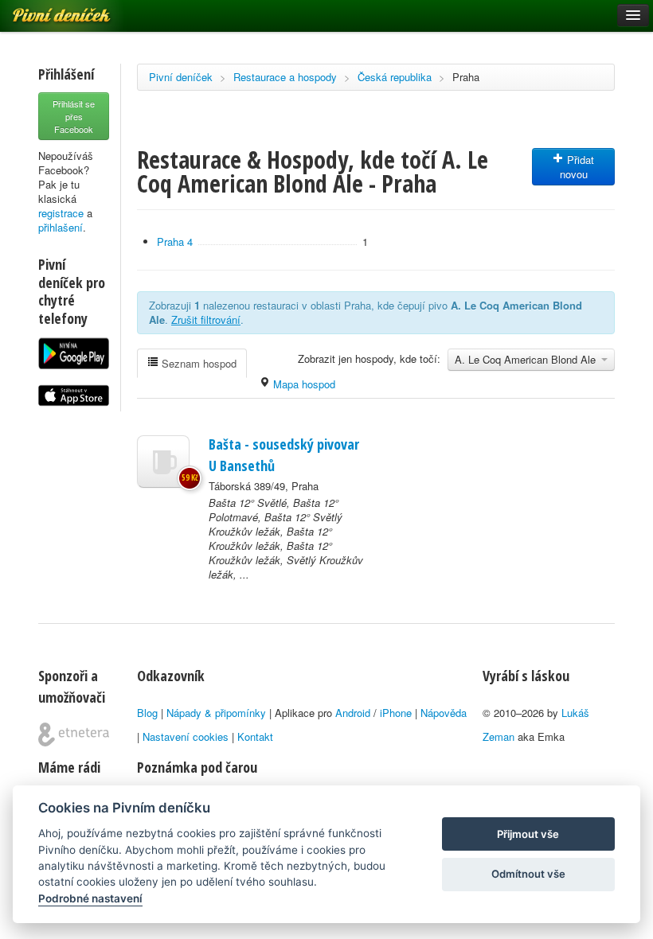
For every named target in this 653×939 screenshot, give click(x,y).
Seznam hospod (197, 363)
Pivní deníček (181, 76)
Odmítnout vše (528, 873)
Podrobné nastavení (90, 898)
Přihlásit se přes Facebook (74, 116)
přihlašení (60, 227)
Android (352, 712)
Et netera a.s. (73, 734)
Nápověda (443, 712)
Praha (465, 76)
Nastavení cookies (186, 736)
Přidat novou (577, 166)
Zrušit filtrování (205, 319)
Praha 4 (175, 241)
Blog (147, 712)
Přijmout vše (528, 834)
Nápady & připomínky (216, 712)
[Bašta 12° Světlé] (163, 461)
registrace (61, 212)
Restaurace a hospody (285, 76)
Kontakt (255, 736)
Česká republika (395, 76)
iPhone (396, 712)
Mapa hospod (302, 384)
